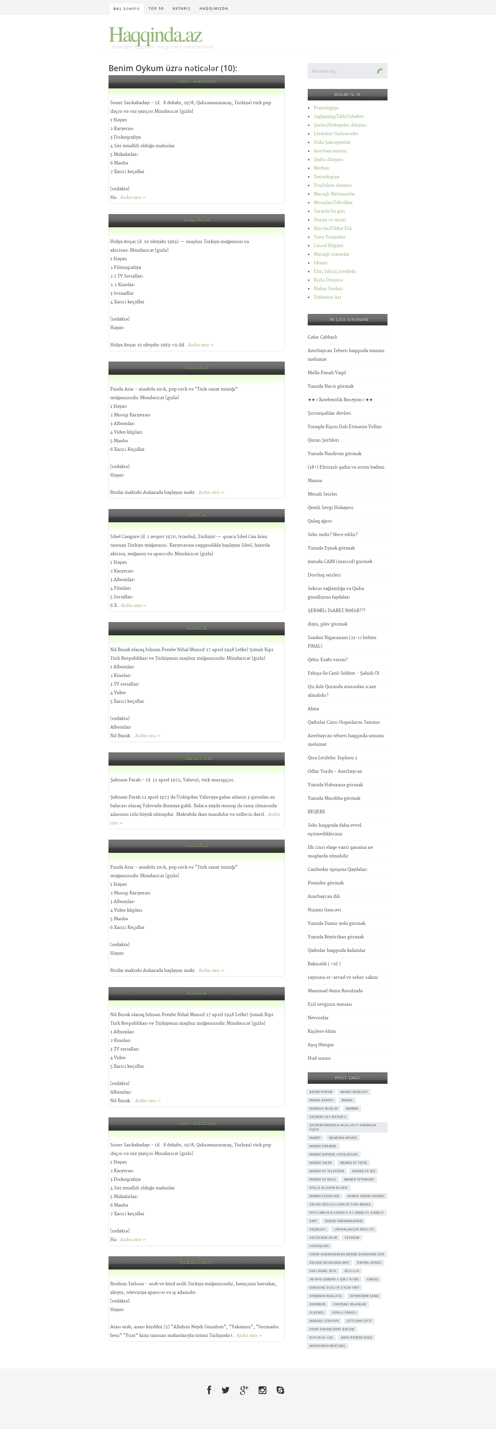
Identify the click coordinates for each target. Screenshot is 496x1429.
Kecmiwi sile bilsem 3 (327, 1117)
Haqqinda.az (154, 33)
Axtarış (182, 8)
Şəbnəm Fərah (196, 759)
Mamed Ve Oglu (322, 1179)
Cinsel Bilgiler (329, 245)
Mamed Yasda (320, 1163)
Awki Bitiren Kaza (356, 1337)
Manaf (347, 1100)
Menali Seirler (322, 494)
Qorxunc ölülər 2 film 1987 (334, 1288)
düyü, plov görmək (327, 624)
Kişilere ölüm (322, 1031)
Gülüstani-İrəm (323, 1238)
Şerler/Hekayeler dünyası (340, 125)
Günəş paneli (344, 1312)
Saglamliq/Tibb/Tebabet (339, 116)
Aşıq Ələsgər (321, 1045)
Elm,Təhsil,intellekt (335, 271)
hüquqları (319, 1246)
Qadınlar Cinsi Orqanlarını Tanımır (344, 722)
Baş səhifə (126, 8)
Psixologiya (326, 108)
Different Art (327, 297)
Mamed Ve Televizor (326, 1171)
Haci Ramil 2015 (322, 1271)
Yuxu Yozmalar (330, 237)
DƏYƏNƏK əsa (321, 1337)
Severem (352, 1238)
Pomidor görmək (326, 883)
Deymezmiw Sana (364, 1296)
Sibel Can (196, 515)
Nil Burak (197, 628)
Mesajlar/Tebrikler (333, 202)
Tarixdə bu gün (329, 211)
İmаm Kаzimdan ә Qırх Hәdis (334, 1279)
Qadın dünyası (328, 159)
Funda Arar (196, 368)
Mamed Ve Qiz (363, 1171)
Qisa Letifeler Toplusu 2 (332, 758)
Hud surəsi (319, 1058)
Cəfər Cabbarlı (322, 337)
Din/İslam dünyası (333, 185)
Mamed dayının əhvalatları (333, 1154)
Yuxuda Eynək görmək (331, 548)
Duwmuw (317, 1304)
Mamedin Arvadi (343, 1138)
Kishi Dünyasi (328, 280)
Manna (315, 481)
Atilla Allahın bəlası (328, 1188)
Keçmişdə (317, 1229)
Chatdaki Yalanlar (349, 1304)
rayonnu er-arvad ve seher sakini (343, 977)
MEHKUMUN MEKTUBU (327, 1346)
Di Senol (316, 1312)
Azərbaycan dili (324, 896)
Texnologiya (326, 177)
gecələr (351, 1271)
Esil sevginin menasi (330, 1004)
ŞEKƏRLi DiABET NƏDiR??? (336, 610)
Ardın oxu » (133, 197)
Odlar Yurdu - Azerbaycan (335, 771)
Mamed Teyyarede (359, 1179)
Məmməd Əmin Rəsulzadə (335, 991)
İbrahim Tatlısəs (197, 1262)
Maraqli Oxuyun (324, 1321)
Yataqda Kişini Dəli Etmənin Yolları (345, 427)
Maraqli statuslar (332, 254)
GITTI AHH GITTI (359, 1321)
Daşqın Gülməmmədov (329, 1263)
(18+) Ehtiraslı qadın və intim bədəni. (347, 467)
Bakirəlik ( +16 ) (324, 964)
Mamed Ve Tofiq (353, 1163)
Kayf (313, 1221)
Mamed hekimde (322, 1146)
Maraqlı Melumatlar (334, 194)
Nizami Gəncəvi (324, 910)
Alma (313, 709)
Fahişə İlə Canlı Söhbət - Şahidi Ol (343, 673)
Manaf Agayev (321, 1100)
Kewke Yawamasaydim (343, 1221)
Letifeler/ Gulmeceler (336, 134)
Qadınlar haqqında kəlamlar (337, 950)
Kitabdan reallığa (325, 1296)
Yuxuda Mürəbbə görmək (334, 798)
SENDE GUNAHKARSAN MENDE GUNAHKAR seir (346, 1254)
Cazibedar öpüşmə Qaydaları (337, 869)
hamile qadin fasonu (366, 1196)
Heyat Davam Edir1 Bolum (331, 1329)
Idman (321, 263)
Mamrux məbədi (323, 1108)
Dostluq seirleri (324, 575)
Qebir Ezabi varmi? (328, 660)
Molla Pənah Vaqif (327, 373)
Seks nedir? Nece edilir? (333, 534)
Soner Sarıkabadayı (196, 81)
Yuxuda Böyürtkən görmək (336, 937)
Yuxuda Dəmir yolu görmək (336, 923)
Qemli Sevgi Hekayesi (330, 507)
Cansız (372, 1279)
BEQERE (316, 812)
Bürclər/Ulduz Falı (333, 228)
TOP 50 (156, 8)
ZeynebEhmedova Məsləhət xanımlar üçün (342, 1127)
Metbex (321, 168)
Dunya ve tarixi (330, 220)
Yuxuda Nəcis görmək (331, 386)
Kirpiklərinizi (369, 1263)
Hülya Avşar (197, 220)
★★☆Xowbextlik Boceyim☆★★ (340, 400)
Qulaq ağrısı (320, 521)
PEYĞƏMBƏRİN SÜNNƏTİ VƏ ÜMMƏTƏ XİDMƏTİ (346, 1213)
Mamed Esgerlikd (324, 1196)
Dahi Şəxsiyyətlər (332, 142)
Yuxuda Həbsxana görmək (335, 785)
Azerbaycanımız (330, 151)
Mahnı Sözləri (328, 289)
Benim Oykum (320, 1092)
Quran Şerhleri (323, 440)
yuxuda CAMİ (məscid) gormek (340, 561)
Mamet (315, 1138)
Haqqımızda (213, 8)
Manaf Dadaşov (354, 1092)
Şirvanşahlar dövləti (329, 413)
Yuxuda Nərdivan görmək (334, 454)
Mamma (352, 1108)
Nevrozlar (318, 1018)
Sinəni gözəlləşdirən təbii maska (340, 1204)
